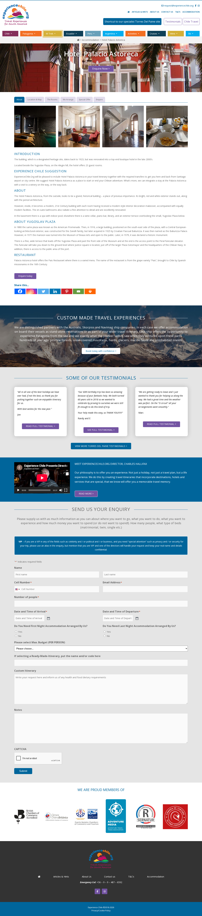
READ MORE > (86, 493)
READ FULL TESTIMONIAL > (40, 426)
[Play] (18, 490)
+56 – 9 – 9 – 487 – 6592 (109, 882)
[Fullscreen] (65, 490)
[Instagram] (31, 291)
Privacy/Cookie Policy (101, 910)
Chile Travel (191, 21)
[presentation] (38, 758)
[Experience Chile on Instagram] (104, 891)
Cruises (153, 33)
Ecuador (70, 33)
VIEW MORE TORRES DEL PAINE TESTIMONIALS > (101, 446)
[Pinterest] (66, 291)
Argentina (110, 33)
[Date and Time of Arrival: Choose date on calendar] (48, 618)
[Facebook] (20, 291)
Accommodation (191, 12)
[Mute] (60, 490)
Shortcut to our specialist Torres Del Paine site (132, 21)
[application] (42, 477)
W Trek (49, 33)
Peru (89, 33)
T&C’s (177, 12)
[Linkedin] (55, 291)
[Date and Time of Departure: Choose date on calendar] (136, 618)
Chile (7, 33)
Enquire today (25, 275)
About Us (154, 12)
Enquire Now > (101, 68)
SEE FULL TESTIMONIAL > (101, 429)
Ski (189, 33)
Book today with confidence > (101, 350)
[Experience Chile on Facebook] (97, 891)
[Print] (90, 291)
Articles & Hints (140, 12)
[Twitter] (43, 291)
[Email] (78, 291)
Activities (132, 33)
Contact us (167, 12)
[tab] (19, 99)
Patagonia (28, 33)
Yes (20, 631)
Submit (23, 771)
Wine (172, 33)
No (19, 635)
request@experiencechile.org (178, 5)
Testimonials (173, 21)
